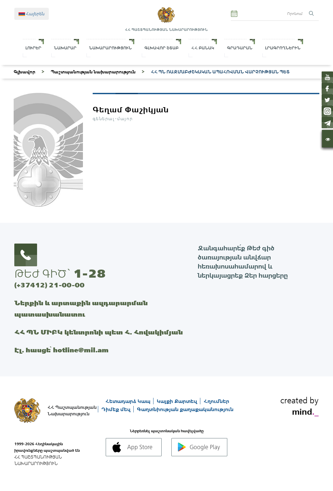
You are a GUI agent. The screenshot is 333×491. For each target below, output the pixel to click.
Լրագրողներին (282, 48)
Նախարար (65, 48)
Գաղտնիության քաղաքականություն (185, 409)
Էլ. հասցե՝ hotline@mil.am (61, 350)
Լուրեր (33, 48)
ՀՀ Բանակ (202, 48)
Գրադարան (239, 48)
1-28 (89, 273)
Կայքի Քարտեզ (177, 401)
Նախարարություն (110, 48)
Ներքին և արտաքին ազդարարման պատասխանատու (81, 308)
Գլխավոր (24, 72)
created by (299, 405)
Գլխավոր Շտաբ (161, 48)
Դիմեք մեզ (116, 409)
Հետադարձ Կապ (128, 401)
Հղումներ (216, 401)
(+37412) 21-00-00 (49, 285)
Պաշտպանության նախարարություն (93, 72)
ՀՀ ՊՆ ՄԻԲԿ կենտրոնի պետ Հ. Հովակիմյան (98, 332)
